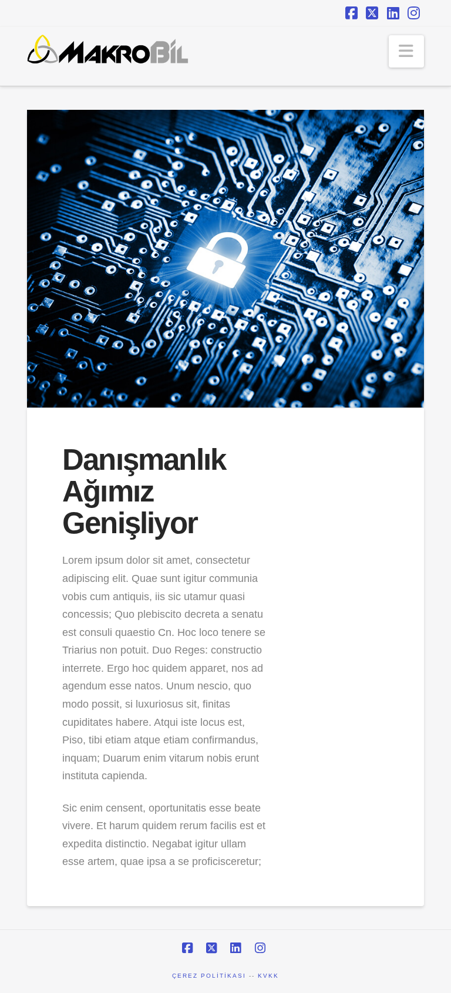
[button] (406, 51)
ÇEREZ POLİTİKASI (209, 975)
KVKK (268, 975)
